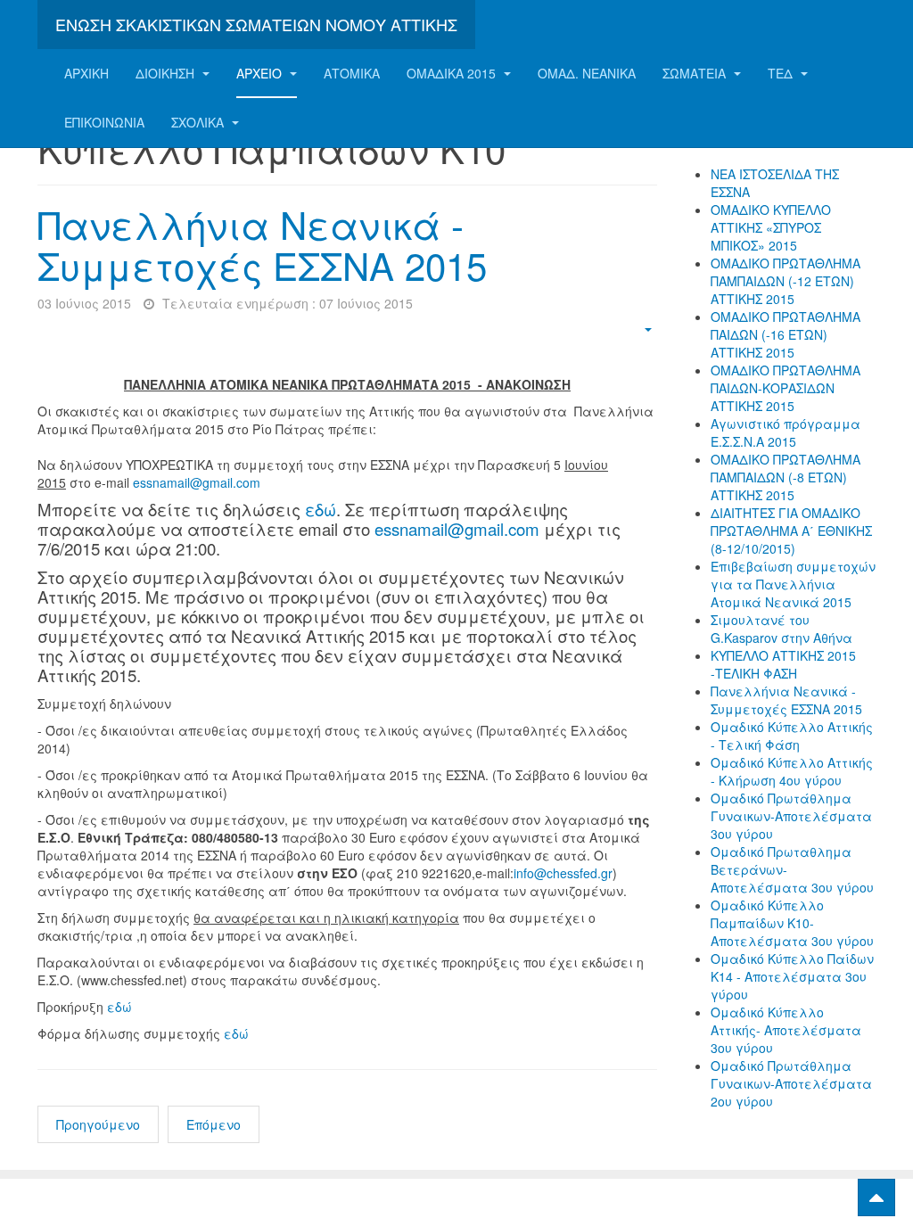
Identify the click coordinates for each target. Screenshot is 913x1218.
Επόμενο (213, 1124)
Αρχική (86, 73)
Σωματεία (695, 73)
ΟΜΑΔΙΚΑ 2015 (453, 73)
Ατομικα (352, 73)
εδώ (320, 509)
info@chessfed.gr (563, 873)
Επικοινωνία (104, 122)
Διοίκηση (167, 73)
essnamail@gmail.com (196, 482)
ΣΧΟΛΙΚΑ (199, 122)
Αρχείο (260, 73)
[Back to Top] (876, 1197)
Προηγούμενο (98, 1124)
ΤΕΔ (782, 73)
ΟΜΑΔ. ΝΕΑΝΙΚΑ (587, 73)
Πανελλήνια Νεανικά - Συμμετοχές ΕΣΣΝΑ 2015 (262, 244)
